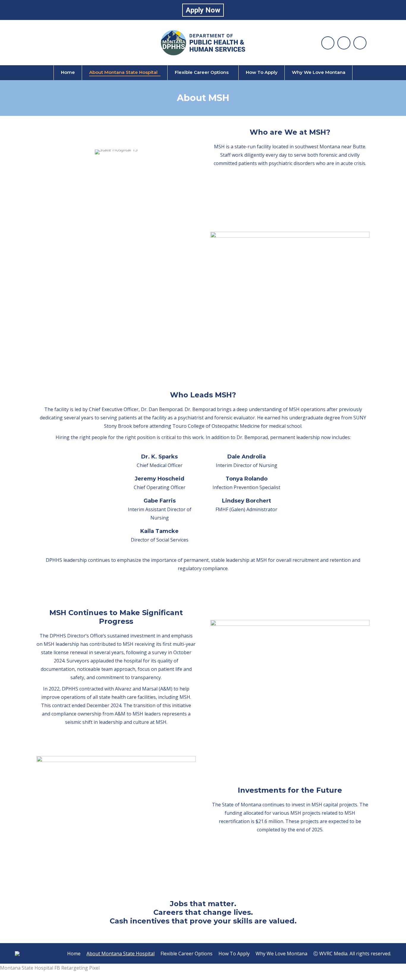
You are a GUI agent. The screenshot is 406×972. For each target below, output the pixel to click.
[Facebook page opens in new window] (327, 42)
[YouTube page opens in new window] (343, 42)
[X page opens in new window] (359, 42)
